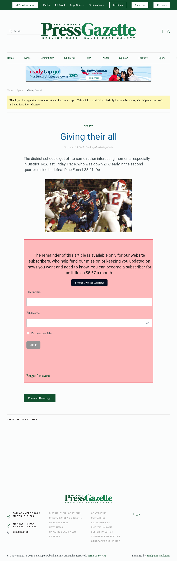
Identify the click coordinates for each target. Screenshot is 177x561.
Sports (162, 57)
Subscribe (140, 5)
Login (136, 514)
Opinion (123, 57)
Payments (161, 5)
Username (33, 291)
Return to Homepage (39, 398)
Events (105, 57)
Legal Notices (76, 5)
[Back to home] (88, 31)
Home (10, 57)
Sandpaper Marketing (158, 555)
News (27, 57)
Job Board (60, 5)
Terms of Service (96, 555)
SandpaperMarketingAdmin (99, 147)
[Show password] (147, 323)
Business (143, 57)
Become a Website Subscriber (89, 282)
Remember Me (41, 333)
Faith (88, 57)
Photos (46, 5)
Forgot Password (38, 375)
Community (47, 57)
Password (33, 312)
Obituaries (69, 57)
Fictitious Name (96, 5)
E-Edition (118, 5)
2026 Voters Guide (25, 5)
